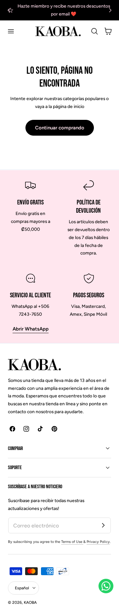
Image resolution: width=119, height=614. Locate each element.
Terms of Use (72, 542)
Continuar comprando (59, 128)
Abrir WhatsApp (31, 329)
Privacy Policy (98, 542)
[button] (11, 31)
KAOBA (30, 602)
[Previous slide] (9, 10)
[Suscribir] (103, 525)
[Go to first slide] (110, 10)
